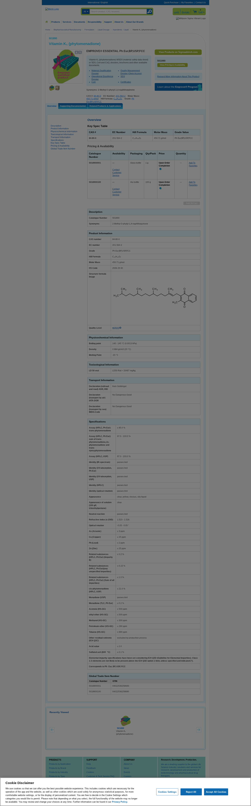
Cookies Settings (167, 791)
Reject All (191, 791)
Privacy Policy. (120, 802)
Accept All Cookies (216, 791)
